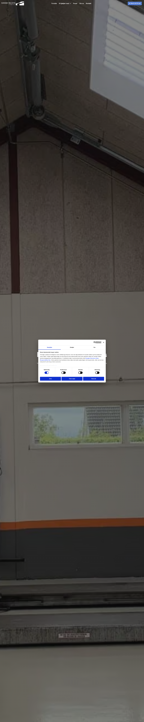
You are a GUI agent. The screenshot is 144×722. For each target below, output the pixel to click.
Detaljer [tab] (72, 347)
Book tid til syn (136, 3)
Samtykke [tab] (49, 347)
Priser (75, 3)
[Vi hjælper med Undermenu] (70, 3)
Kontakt (88, 3)
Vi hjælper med (64, 3)
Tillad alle (93, 378)
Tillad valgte (72, 378)
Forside (54, 3)
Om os (81, 3)
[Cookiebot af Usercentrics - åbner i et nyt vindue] (94, 342)
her (56, 365)
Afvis (50, 378)
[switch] (63, 372)
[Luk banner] (103, 342)
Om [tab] (94, 347)
